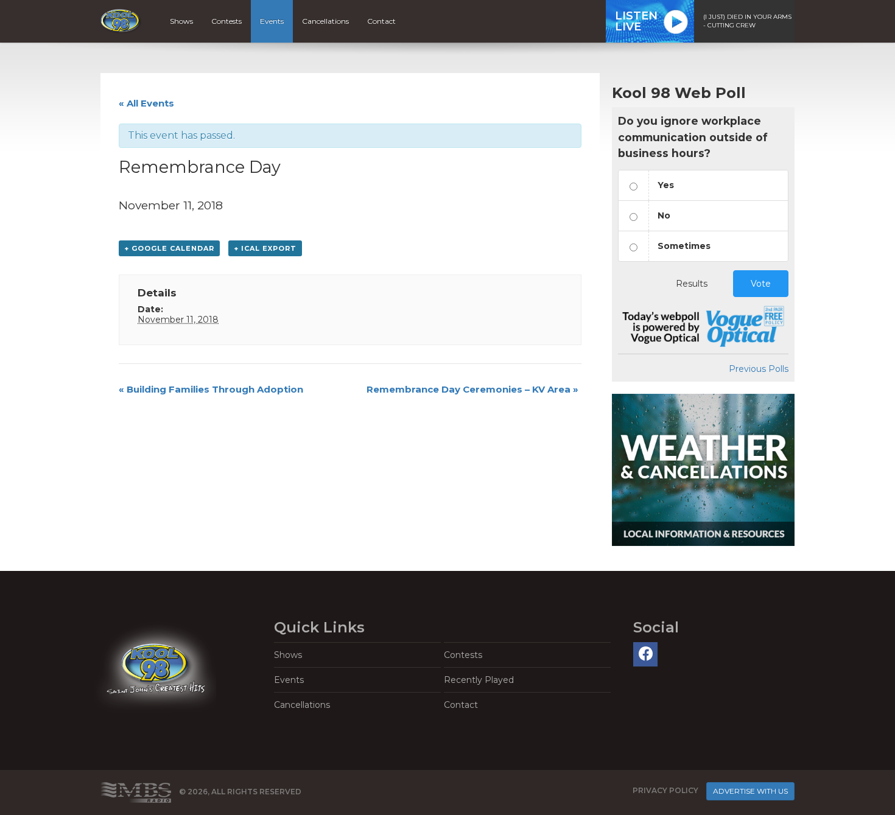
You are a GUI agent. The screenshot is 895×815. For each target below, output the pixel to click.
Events (272, 21)
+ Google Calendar (169, 248)
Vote (761, 283)
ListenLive (636, 21)
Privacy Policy (665, 790)
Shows (181, 21)
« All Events (146, 103)
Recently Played (479, 679)
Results (691, 283)
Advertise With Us (750, 791)
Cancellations (325, 21)
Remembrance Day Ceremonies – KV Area (472, 389)
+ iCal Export (265, 248)
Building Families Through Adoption (211, 389)
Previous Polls (758, 368)
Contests (226, 21)
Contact (381, 21)
